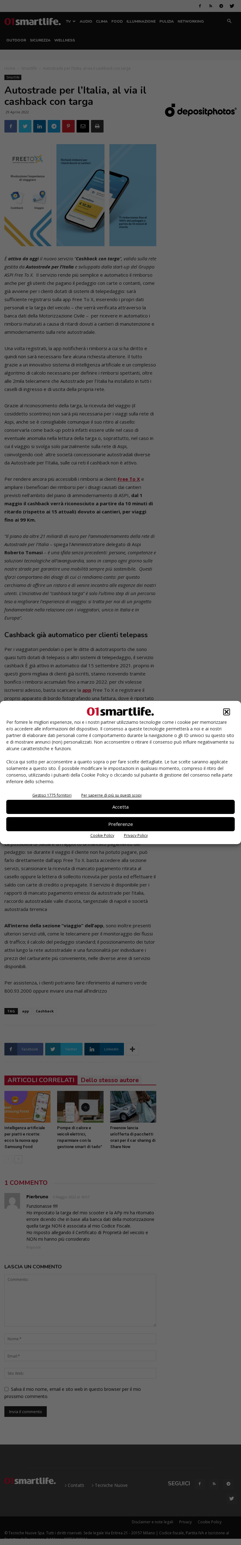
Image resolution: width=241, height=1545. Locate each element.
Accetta (120, 807)
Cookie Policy (102, 835)
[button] (226, 712)
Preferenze (120, 824)
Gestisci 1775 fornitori (52, 795)
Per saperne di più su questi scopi (111, 795)
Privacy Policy (136, 835)
